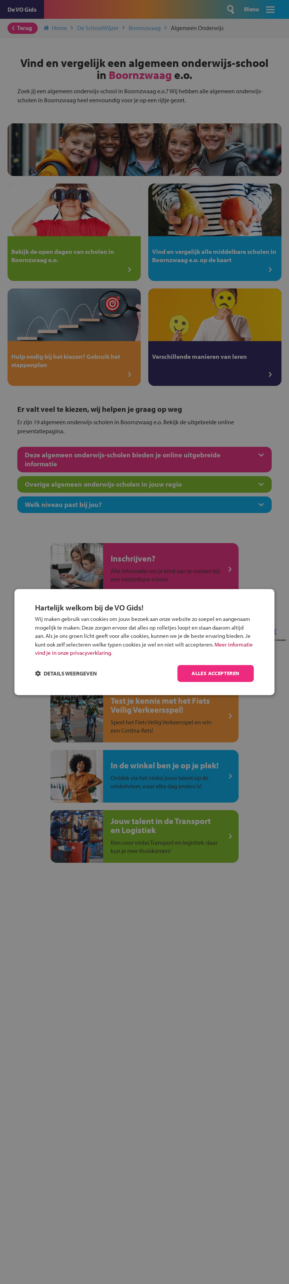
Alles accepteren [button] (215, 673)
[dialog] (144, 642)
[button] (66, 673)
